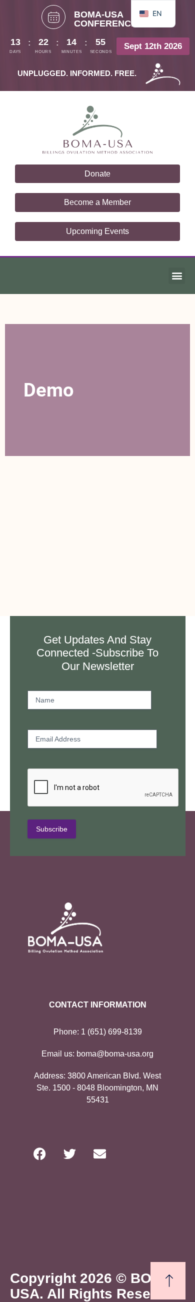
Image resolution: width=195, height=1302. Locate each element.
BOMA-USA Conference (105, 19)
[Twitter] (70, 1154)
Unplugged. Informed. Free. (77, 73)
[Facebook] (40, 1154)
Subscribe (52, 829)
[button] (176, 276)
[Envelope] (100, 1154)
